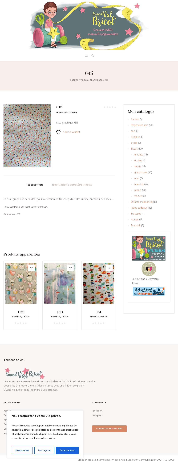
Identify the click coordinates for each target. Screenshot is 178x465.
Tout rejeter (44, 450)
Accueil (74, 80)
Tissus (84, 80)
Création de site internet (92, 460)
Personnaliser (22, 450)
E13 (60, 312)
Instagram (97, 415)
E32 (21, 312)
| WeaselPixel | (119, 460)
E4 (98, 312)
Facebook (97, 410)
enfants (16, 316)
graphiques (96, 80)
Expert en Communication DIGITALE (147, 460)
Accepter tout (67, 450)
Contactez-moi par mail (109, 428)
